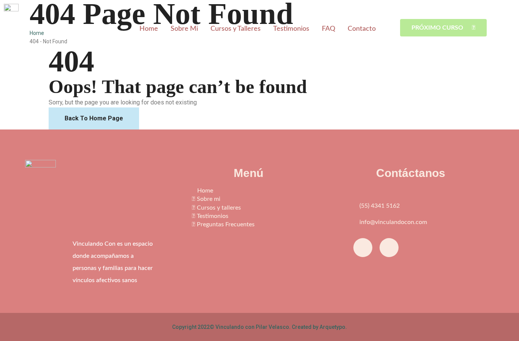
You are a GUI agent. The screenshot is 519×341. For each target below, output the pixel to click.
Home (148, 28)
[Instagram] (389, 247)
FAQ (328, 28)
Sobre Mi (184, 28)
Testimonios (291, 28)
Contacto (362, 28)
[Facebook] (362, 247)
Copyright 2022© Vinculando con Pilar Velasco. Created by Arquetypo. (259, 327)
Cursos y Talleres (235, 28)
